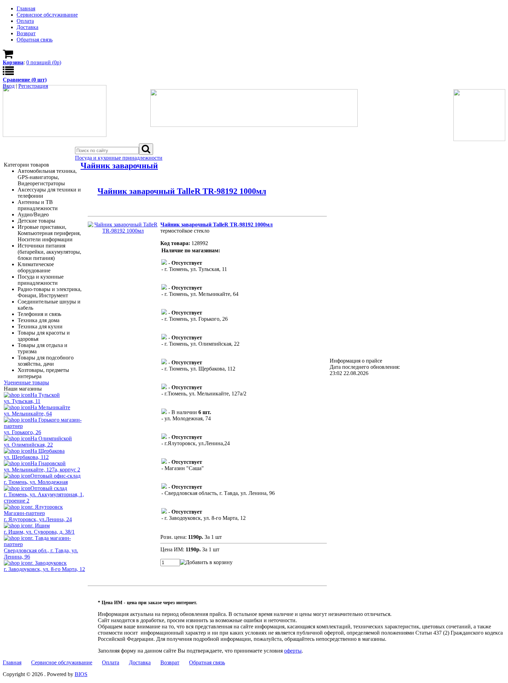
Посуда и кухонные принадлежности (118, 158)
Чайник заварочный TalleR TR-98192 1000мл (181, 191)
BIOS (81, 674)
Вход (9, 86)
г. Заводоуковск (48, 563)
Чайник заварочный (119, 165)
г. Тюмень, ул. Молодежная (36, 482)
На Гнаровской (48, 463)
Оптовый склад (48, 488)
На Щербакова (47, 451)
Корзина (13, 62)
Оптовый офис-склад (55, 476)
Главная (12, 662)
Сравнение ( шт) (25, 80)
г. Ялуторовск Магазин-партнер (33, 510)
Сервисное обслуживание (61, 662)
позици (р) (43, 62)
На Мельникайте (50, 407)
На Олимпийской (51, 438)
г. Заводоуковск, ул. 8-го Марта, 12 (44, 569)
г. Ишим (40, 525)
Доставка (140, 662)
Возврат (169, 662)
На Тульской (45, 395)
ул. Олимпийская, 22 (28, 445)
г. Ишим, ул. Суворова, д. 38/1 (39, 532)
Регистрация (33, 86)
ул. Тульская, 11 (22, 401)
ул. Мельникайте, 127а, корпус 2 (42, 470)
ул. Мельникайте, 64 (28, 414)
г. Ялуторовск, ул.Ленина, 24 (38, 519)
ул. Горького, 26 (22, 432)
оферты (293, 651)
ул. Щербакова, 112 (26, 457)
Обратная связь (207, 662)
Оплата (110, 662)
